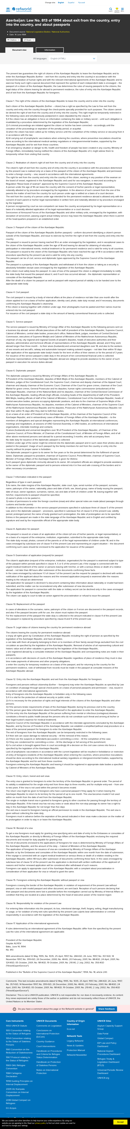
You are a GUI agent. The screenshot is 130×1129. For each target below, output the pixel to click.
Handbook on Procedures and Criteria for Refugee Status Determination (49, 1054)
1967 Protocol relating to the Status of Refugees (18, 1059)
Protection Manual (76, 1050)
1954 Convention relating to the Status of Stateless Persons (18, 1041)
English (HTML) (58, 58)
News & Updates (75, 1045)
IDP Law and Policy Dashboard (106, 1044)
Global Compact (105, 1038)
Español (71, 2)
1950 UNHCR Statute (16, 1025)
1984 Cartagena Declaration (13, 1075)
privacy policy (40, 1123)
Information (50, 49)
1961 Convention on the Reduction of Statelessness (19, 1051)
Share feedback (106, 1009)
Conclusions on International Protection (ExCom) (47, 1033)
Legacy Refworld (75, 1040)
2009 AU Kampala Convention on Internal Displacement (17, 1092)
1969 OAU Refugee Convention (15, 1067)
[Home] (18, 9)
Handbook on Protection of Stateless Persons (48, 1063)
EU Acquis (11, 1108)
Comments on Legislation (49, 1025)
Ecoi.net (71, 1029)
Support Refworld (117, 11)
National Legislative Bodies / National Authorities (48, 31)
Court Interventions (45, 1046)
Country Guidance (45, 1041)
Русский (81, 2)
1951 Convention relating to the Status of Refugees (18, 1032)
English (61, 2)
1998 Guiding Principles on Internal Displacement (19, 1082)
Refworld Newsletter (77, 1054)
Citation (13, 39)
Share (28, 39)
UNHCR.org (103, 1077)
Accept (120, 1122)
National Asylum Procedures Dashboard (108, 1052)
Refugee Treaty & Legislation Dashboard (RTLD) (108, 1062)
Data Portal (102, 1033)
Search (111, 11)
